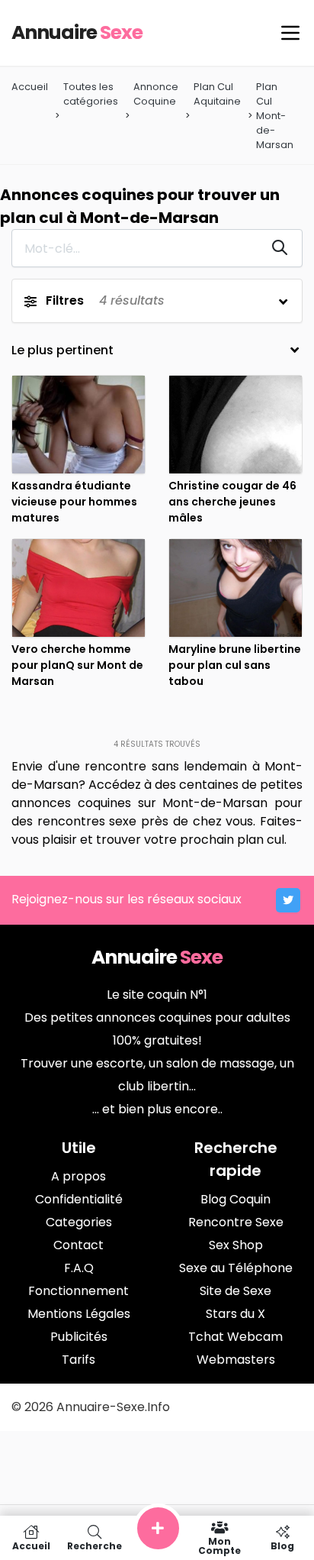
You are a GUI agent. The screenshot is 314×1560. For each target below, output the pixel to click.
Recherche (94, 1545)
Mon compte (219, 1545)
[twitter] (288, 900)
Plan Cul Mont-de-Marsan (274, 116)
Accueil (29, 86)
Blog (282, 1545)
